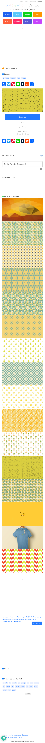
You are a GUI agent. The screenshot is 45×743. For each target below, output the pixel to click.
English (27, 1)
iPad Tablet (17, 21)
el (3, 686)
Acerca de (17, 735)
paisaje (23, 683)
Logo (35, 686)
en (27, 686)
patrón (24, 78)
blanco (37, 683)
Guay (37, 14)
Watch (37, 21)
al (27, 683)
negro (8, 686)
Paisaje (27, 14)
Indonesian (33, 1)
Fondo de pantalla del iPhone (12, 738)
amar (7, 78)
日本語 (21, 1)
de (6, 683)
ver (13, 686)
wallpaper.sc (30, 741)
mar (19, 78)
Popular (7, 14)
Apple (17, 686)
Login (40, 156)
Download (22, 117)
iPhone (7, 21)
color (13, 690)
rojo (9, 690)
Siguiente (36, 623)
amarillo (13, 78)
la (9, 683)
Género (17, 14)
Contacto (25, 735)
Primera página (8, 735)
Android (27, 21)
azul (31, 686)
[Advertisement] (22, 45)
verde (22, 686)
